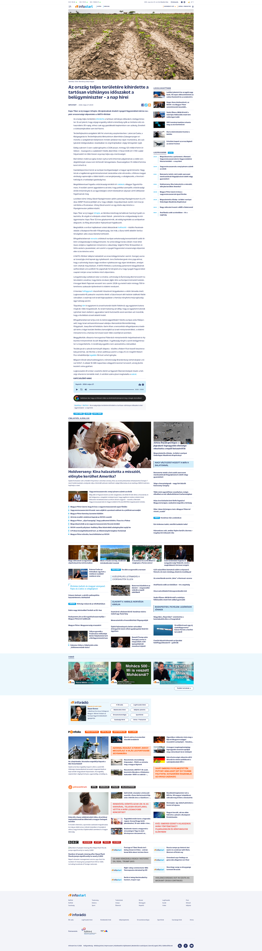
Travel (107, 842)
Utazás (115, 787)
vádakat (120, 185)
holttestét (122, 228)
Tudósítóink (119, 900)
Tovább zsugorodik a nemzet (134, 570)
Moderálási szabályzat (139, 946)
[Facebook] (186, 946)
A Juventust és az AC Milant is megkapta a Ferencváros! (143, 562)
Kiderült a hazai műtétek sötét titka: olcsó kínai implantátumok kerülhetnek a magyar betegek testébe (87, 819)
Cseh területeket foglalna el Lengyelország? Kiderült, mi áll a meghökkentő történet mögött (176, 563)
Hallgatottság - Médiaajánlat (93, 946)
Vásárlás (104, 787)
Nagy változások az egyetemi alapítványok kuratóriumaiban (80, 562)
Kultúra (94, 903)
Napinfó (141, 905)
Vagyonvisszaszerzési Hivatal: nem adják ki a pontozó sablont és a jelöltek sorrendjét (105, 510)
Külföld (70, 903)
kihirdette (100, 119)
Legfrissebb (166, 900)
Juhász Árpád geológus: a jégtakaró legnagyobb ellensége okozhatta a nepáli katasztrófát (170, 446)
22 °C (192, 2)
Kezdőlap (78, 405)
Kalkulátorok (128, 787)
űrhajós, (97, 213)
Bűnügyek (142, 903)
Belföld (85, 405)
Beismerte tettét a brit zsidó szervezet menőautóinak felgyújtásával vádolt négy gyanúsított (171, 475)
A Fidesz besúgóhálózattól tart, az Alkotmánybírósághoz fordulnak (98, 531)
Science (116, 842)
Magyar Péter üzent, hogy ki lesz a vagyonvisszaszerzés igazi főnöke (98, 507)
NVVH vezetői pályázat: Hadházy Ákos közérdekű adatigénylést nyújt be (100, 528)
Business (87, 842)
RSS (160, 946)
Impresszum (108, 946)
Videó (164, 905)
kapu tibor (97, 413)
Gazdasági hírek (177, 920)
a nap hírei (79, 413)
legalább (93, 355)
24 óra (99, 6)
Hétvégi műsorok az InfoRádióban (91, 604)
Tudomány (95, 900)
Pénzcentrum (92, 732)
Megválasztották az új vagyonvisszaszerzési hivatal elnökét (95, 524)
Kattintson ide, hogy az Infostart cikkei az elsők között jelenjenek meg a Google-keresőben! (111, 398)
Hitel (94, 787)
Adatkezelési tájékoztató (122, 946)
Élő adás (120, 705)
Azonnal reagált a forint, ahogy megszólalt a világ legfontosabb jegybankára (131, 751)
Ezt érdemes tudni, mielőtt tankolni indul (171, 524)
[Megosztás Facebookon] (142, 105)
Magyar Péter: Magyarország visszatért (84, 625)
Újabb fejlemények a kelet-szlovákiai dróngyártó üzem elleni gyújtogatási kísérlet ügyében (129, 629)
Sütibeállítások (167, 946)
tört (83, 306)
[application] (110, 389)
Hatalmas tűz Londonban (171, 518)
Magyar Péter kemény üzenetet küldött (86, 514)
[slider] (111, 389)
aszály (87, 413)
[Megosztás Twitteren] (146, 105)
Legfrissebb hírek (87, 920)
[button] (77, 389)
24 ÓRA (171, 153)
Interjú (117, 903)
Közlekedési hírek (105, 920)
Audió (164, 903)
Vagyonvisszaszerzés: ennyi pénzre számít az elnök (110, 492)
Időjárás (188, 905)
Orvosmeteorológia (143, 920)
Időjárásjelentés (124, 920)
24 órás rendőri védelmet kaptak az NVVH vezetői (91, 517)
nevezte (93, 239)
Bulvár (141, 900)
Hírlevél (188, 903)
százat (133, 374)
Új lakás (133, 732)
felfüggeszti (87, 291)
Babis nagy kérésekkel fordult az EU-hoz (85, 610)
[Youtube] (192, 946)
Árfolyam (105, 732)
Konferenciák (119, 732)
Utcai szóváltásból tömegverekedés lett (170, 591)
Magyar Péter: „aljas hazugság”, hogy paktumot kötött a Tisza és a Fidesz (100, 521)
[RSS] (180, 946)
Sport (97, 842)
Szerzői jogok (153, 946)
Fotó (187, 900)
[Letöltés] (140, 385)
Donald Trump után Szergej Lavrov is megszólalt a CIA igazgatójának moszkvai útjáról (140, 642)
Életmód (118, 905)
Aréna (192, 920)
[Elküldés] (149, 105)
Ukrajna (107, 6)
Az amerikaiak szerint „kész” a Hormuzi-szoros (173, 578)
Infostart (72, 105)
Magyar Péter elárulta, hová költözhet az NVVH (89, 534)
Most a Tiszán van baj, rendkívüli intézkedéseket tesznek (113, 562)
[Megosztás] (143, 385)
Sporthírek (160, 920)
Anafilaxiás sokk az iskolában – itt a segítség (172, 585)
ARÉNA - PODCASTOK (184, 6)
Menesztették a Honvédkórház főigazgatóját (129, 620)
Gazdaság (71, 905)
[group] (86, 389)
